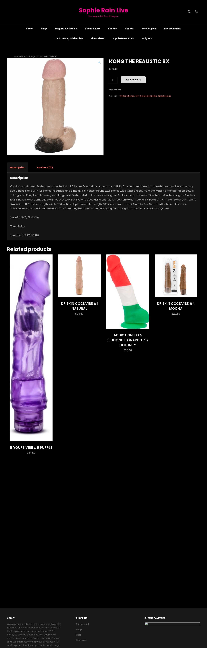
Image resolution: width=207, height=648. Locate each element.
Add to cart (133, 79)
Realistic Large (164, 96)
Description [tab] (17, 167)
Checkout (81, 640)
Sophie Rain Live (103, 10)
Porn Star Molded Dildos (146, 96)
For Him (112, 28)
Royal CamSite (172, 28)
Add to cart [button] (31, 438)
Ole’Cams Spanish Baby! (69, 38)
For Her (129, 28)
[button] (99, 63)
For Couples (149, 28)
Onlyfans (147, 38)
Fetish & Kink (92, 28)
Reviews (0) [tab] (45, 167)
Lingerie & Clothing (66, 28)
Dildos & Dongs (28, 56)
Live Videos (97, 38)
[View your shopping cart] (196, 12)
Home (29, 28)
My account (82, 624)
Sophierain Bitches (123, 38)
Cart (78, 634)
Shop (44, 28)
